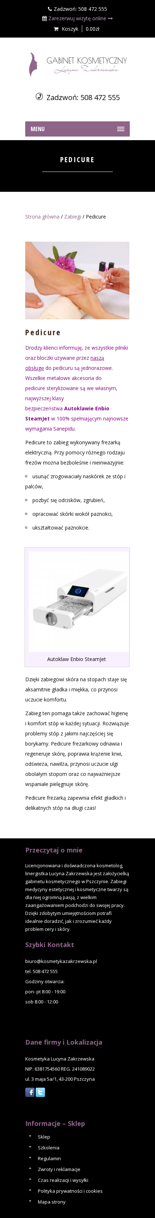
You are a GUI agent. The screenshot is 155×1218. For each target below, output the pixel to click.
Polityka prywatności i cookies (70, 1191)
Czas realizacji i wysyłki (63, 1180)
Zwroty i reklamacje (59, 1169)
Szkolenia (48, 1147)
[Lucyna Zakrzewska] (77, 64)
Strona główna (42, 216)
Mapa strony (52, 1201)
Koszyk (70, 28)
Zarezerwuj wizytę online (78, 18)
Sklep (44, 1136)
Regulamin (49, 1158)
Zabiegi (72, 216)
